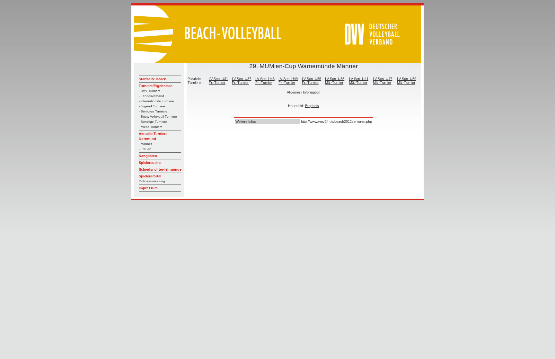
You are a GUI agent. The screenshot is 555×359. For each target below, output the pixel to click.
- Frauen (145, 149)
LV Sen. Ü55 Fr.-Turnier (311, 81)
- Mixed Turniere (151, 127)
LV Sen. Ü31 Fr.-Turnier (218, 81)
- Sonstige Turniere (153, 121)
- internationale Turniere (156, 101)
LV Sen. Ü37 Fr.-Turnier (241, 81)
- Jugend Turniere (152, 106)
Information (311, 92)
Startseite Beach (152, 79)
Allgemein (294, 92)
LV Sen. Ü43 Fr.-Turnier (265, 81)
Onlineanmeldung (152, 181)
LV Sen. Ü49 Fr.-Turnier (288, 81)
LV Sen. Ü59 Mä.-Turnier (406, 81)
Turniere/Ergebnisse (155, 86)
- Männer (145, 144)
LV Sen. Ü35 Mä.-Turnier (334, 81)
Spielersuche (150, 163)
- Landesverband (151, 96)
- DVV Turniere (150, 91)
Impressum (148, 188)
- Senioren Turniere (153, 111)
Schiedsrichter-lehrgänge (160, 169)
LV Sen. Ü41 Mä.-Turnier (358, 81)
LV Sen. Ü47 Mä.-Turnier (382, 81)
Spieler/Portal (150, 176)
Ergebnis (312, 106)
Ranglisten (148, 156)
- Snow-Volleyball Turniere (158, 116)
